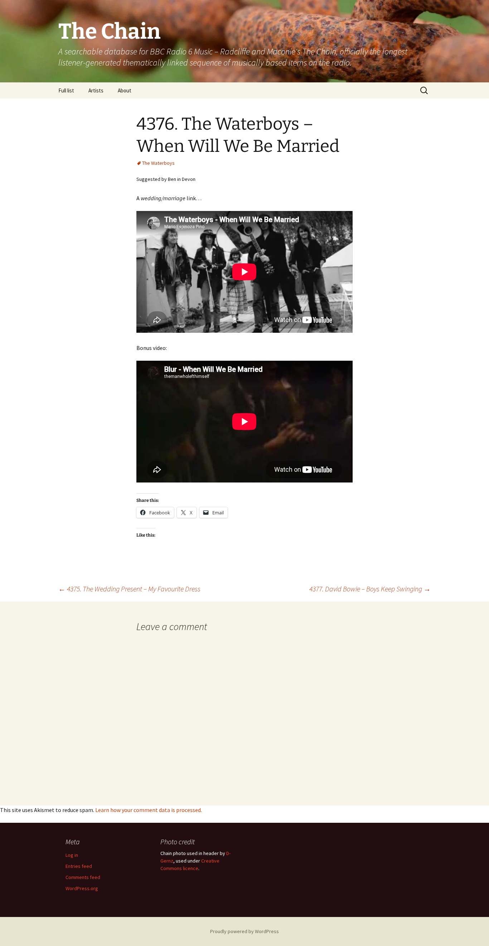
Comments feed (83, 877)
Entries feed (79, 866)
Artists (95, 90)
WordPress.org (82, 888)
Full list (66, 90)
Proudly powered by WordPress (244, 931)
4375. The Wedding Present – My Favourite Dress (129, 588)
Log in (72, 855)
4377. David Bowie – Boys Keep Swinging (370, 588)
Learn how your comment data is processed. (148, 809)
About (124, 90)
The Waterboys (158, 163)
